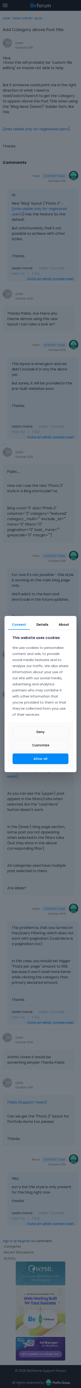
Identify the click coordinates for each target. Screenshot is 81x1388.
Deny (40, 732)
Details (42, 624)
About (64, 624)
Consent (19, 624)
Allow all (40, 758)
